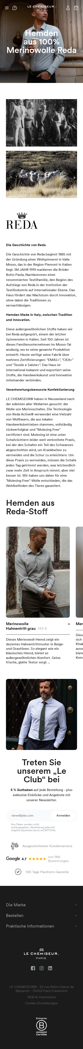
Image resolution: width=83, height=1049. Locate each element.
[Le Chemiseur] (41, 8)
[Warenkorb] (76, 7)
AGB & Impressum (41, 997)
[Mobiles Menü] (6, 7)
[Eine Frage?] (14, 8)
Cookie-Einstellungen (41, 1003)
